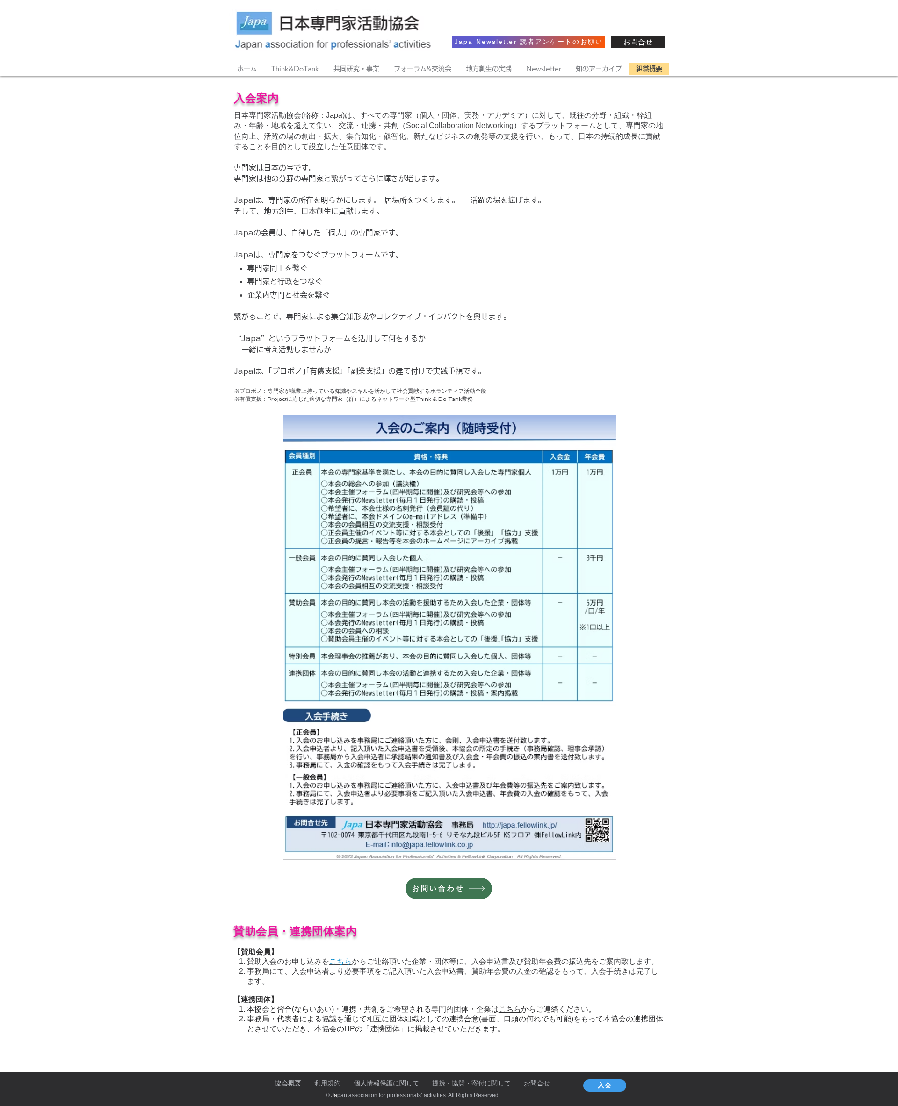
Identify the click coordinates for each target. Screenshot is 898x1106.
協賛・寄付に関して (481, 1083)
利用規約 (327, 1083)
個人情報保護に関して (386, 1083)
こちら (510, 1009)
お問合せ (537, 1083)
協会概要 (288, 1083)
